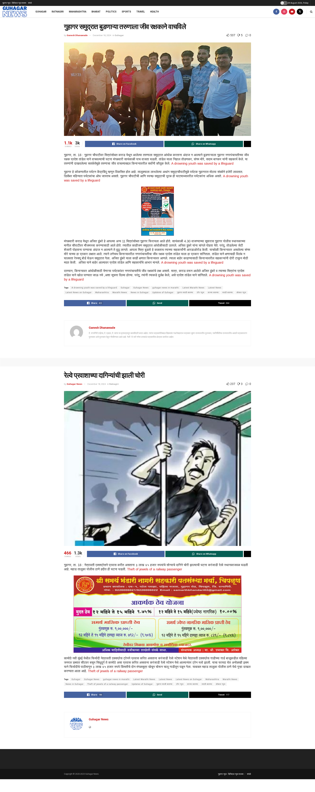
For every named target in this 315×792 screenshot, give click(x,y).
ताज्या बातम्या (213, 292)
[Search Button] (311, 12)
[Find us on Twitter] (300, 12)
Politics (111, 11)
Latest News (214, 288)
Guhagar (40, 11)
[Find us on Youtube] (292, 12)
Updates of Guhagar (162, 292)
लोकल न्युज (241, 292)
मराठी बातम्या (227, 292)
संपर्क (30, 3)
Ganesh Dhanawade (77, 35)
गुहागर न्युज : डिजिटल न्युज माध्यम (14, 3)
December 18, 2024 (102, 35)
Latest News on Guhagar (79, 292)
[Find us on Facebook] (276, 12)
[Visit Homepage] (14, 11)
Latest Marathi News (193, 288)
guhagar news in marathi (165, 288)
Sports (126, 11)
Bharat (96, 11)
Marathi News (120, 292)
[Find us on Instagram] (284, 12)
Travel (140, 11)
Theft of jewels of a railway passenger (154, 569)
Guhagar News (141, 288)
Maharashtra (77, 11)
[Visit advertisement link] (157, 314)
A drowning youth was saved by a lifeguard (202, 163)
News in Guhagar (140, 292)
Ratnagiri (58, 11)
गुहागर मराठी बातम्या (185, 292)
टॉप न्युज (200, 292)
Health (154, 11)
